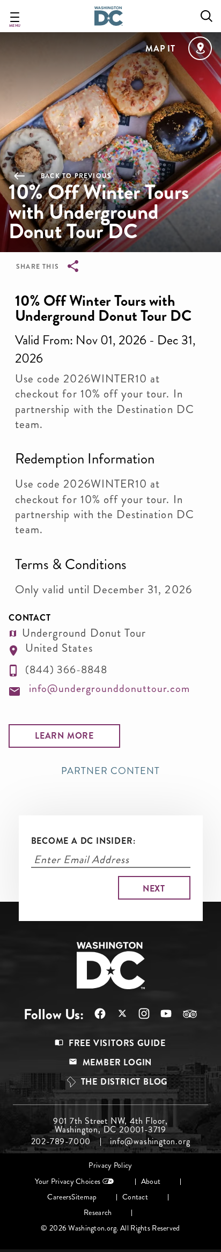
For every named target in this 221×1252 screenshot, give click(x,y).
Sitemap (84, 1197)
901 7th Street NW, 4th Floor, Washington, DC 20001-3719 (110, 1125)
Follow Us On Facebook (95, 1013)
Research (98, 1212)
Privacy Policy (110, 1165)
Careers (59, 1197)
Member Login (117, 1062)
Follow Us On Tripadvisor (184, 1013)
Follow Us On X (117, 1014)
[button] (64, 736)
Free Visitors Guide (117, 1043)
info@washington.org (150, 1141)
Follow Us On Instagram (139, 1013)
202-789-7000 (61, 1141)
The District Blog (124, 1082)
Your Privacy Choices (67, 1181)
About (150, 1181)
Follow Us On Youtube (161, 1013)
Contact (135, 1197)
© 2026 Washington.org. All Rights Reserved (110, 1228)
